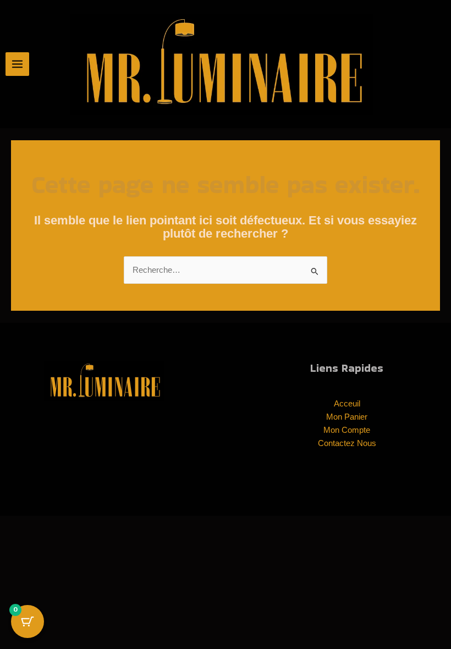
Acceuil (347, 403)
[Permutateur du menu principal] (17, 64)
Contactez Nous (347, 443)
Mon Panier (346, 417)
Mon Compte (346, 430)
